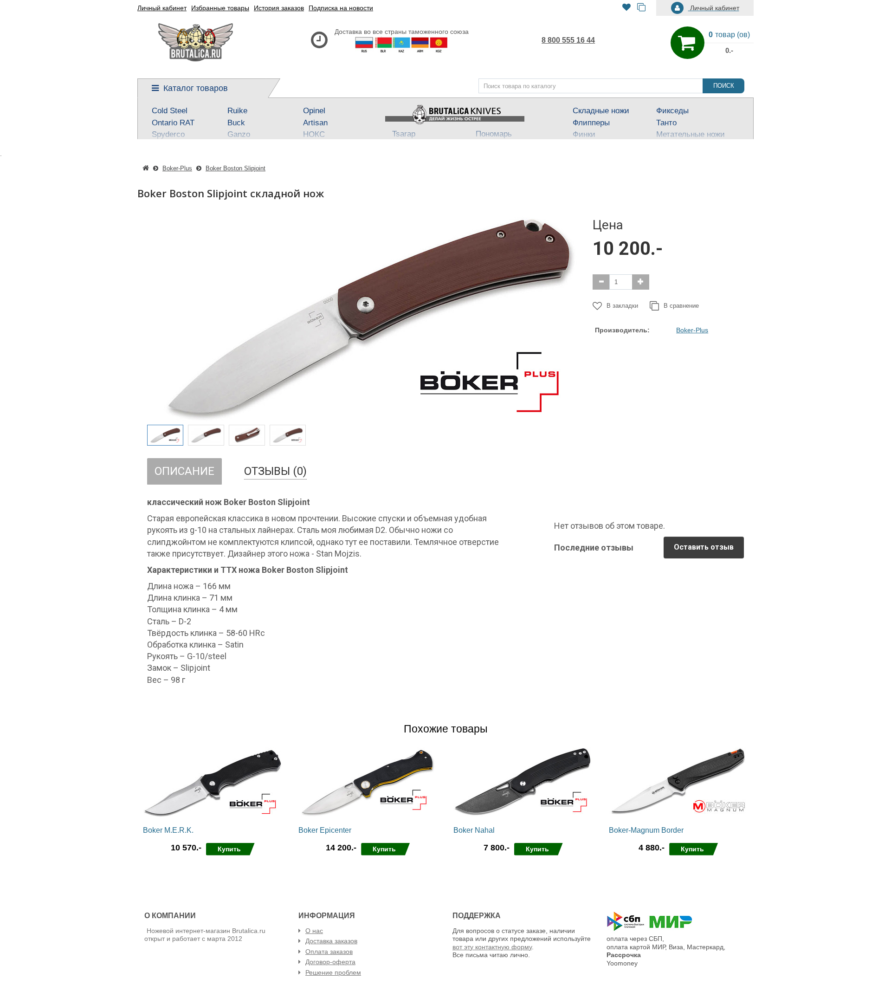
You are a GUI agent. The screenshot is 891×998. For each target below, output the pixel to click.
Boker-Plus (692, 330)
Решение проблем (333, 972)
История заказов (279, 8)
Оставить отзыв (704, 547)
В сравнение (681, 305)
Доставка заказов (331, 941)
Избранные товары (220, 8)
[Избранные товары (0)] (626, 8)
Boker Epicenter (324, 830)
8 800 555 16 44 (568, 40)
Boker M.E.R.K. (168, 830)
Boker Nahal (474, 830)
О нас (314, 930)
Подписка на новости (341, 8)
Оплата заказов (329, 951)
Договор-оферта (330, 962)
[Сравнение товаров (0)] (641, 8)
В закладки (622, 305)
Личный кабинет (162, 8)
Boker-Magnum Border (646, 830)
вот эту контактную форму (492, 947)
